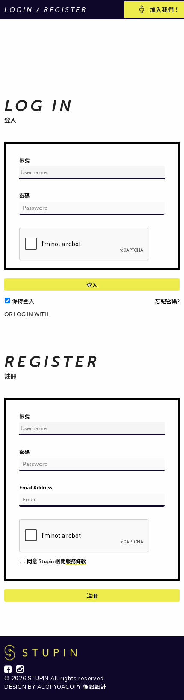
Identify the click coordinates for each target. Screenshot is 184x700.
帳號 (24, 160)
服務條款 (75, 561)
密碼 (24, 196)
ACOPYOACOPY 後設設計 (72, 687)
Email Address (35, 488)
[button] (9, 321)
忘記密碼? (167, 301)
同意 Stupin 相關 (56, 561)
